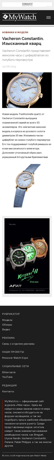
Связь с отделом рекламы (18, 343)
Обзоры (7, 324)
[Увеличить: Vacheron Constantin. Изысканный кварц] (27, 90)
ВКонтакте (9, 372)
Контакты (8, 391)
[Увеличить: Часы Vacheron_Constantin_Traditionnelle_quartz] (27, 186)
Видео (6, 329)
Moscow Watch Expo (15, 357)
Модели (7, 320)
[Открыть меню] (48, 17)
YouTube (7, 376)
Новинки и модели (15, 32)
